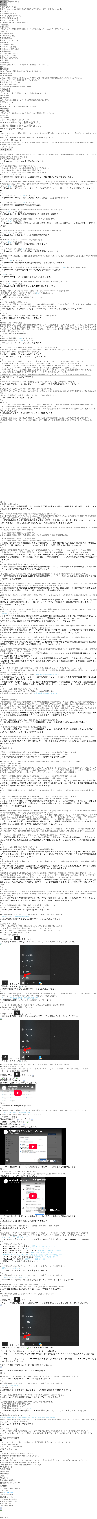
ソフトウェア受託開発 (18, 1465)
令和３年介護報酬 (6, 154)
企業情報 (5, 95)
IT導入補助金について (9, 18)
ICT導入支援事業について (11, 16)
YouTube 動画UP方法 (10, 1385)
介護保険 (75, 154)
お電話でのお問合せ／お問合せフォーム (16, 87)
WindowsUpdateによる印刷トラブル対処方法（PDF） (21, 998)
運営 (20, 157)
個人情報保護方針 (8, 1480)
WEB (4, 67)
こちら (10, 174)
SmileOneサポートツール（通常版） (13, 137)
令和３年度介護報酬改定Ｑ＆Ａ (47, 674)
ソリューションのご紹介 (10, 20)
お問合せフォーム (6, 1458)
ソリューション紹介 (63, 1460)
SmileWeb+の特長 (7, 44)
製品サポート (7, 73)
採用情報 (5, 109)
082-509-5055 (8, 1492)
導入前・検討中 (51, 154)
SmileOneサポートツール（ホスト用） (41, 137)
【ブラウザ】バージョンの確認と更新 (16, 1112)
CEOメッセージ (7, 102)
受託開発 (5, 60)
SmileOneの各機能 (8, 36)
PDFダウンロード (48, 1246)
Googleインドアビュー (80, 1460)
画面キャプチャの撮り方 (11, 1268)
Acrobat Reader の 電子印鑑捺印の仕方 (16, 917)
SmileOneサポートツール (10, 82)
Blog (3, 1476)
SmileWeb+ (4, 42)
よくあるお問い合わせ (9, 84)
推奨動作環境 (6, 38)
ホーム (4, 1460)
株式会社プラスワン (9, 7)
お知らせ (4, 11)
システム (24, 154)
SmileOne (3, 31)
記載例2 (4, 613)
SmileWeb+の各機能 (8, 47)
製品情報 (5, 25)
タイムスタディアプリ (8, 56)
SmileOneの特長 (7, 33)
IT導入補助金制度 (47, 1460)
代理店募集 (6, 89)
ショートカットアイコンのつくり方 (15, 1237)
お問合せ (5, 115)
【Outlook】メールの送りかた (13, 1255)
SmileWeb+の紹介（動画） (11, 49)
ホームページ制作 (35, 1465)
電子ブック (36, 1246)
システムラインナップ (9, 40)
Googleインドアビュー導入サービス (14, 22)
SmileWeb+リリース (8, 13)
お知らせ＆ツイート (15, 1460)
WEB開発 (5, 69)
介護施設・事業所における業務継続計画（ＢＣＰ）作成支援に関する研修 (27, 1417)
